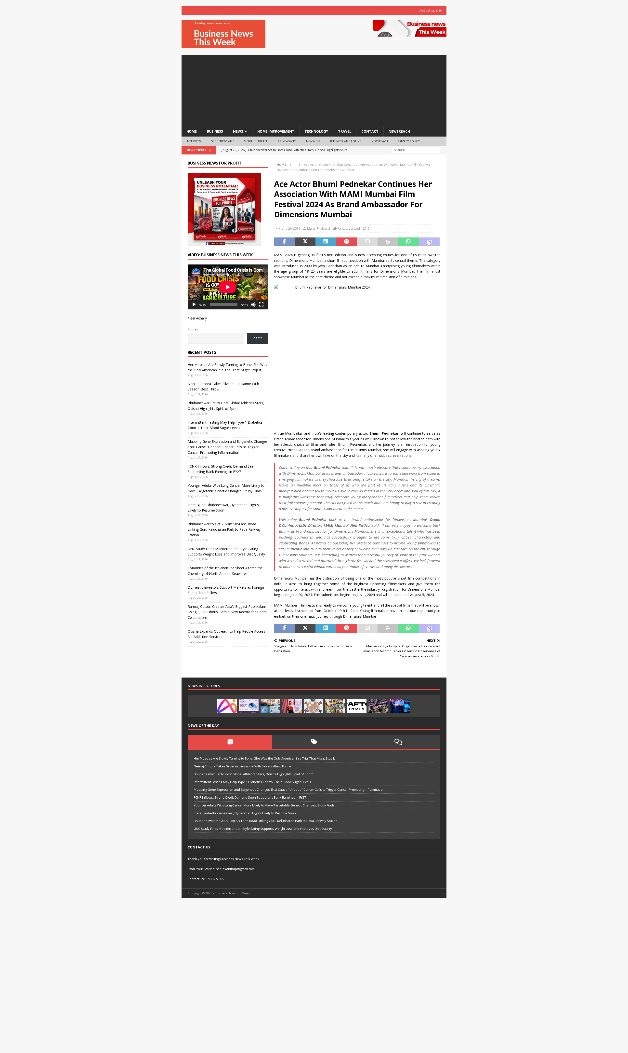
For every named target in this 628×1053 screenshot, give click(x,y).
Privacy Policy (409, 141)
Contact (370, 131)
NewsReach (399, 131)
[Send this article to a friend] (367, 241)
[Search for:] (415, 149)
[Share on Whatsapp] (408, 241)
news (238, 131)
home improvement (275, 131)
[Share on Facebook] (284, 241)
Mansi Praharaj (318, 228)
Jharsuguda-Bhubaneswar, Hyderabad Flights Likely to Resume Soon (245, 813)
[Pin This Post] (346, 241)
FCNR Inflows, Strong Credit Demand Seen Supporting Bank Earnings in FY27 (250, 797)
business (215, 131)
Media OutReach (256, 141)
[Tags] (314, 742)
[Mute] (253, 304)
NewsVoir (313, 141)
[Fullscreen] (261, 304)
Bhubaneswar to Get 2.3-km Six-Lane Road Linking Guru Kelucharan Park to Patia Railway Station (224, 529)
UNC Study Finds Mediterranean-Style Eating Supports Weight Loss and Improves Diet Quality (263, 828)
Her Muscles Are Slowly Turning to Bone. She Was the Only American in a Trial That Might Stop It (264, 758)
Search (193, 329)
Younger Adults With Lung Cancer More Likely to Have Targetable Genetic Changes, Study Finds (264, 805)
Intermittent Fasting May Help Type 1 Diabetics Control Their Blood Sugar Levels (252, 782)
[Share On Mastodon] (429, 241)
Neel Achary (197, 318)
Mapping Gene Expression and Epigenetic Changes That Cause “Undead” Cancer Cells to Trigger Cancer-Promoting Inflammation (228, 447)
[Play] (194, 304)
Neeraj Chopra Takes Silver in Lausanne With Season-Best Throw (242, 766)
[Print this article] (388, 241)
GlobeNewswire (222, 141)
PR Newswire (287, 141)
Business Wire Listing (346, 141)
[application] (228, 286)
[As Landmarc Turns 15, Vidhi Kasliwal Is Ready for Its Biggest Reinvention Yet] (335, 706)
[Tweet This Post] (305, 241)
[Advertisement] (314, 89)
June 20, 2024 (290, 228)
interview (193, 141)
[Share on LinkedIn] (325, 241)
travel (344, 131)
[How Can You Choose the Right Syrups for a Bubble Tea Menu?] (292, 706)
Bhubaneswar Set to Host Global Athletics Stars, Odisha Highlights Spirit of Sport (253, 774)
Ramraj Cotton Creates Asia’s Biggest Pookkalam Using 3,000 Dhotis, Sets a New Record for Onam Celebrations (227, 612)
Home (191, 131)
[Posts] (230, 742)
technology (316, 131)
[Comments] (398, 742)
